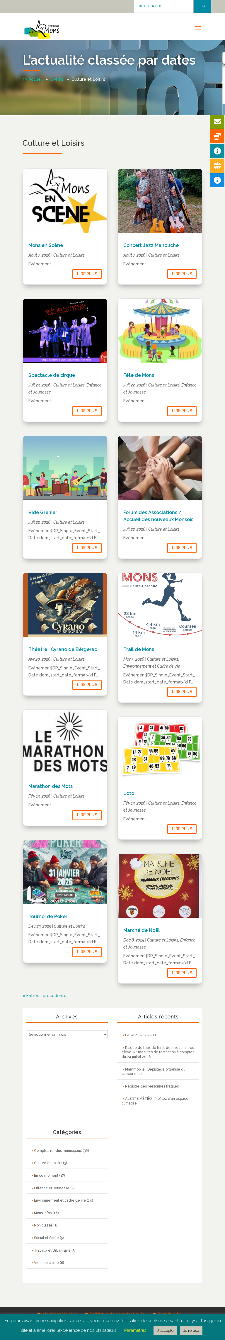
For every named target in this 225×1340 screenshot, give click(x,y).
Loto (128, 793)
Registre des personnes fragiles (152, 1086)
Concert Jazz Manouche (151, 245)
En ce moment (46, 1176)
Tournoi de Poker (47, 916)
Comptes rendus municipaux (58, 1151)
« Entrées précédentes (46, 995)
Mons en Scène (45, 245)
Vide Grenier (42, 512)
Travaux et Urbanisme (52, 1250)
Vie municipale (46, 1263)
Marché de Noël (141, 930)
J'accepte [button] (165, 1330)
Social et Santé (46, 1238)
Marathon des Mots (50, 786)
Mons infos (43, 1213)
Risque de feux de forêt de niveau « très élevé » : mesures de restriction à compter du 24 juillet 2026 (158, 1052)
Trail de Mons (138, 649)
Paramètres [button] (135, 1330)
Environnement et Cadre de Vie (151, 666)
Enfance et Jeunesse (51, 1188)
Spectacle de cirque (51, 375)
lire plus (87, 274)
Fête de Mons (138, 375)
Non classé (43, 1225)
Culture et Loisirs (69, 255)
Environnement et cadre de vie (60, 1200)
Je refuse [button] (191, 1330)
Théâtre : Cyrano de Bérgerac (62, 649)
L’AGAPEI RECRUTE (141, 1035)
